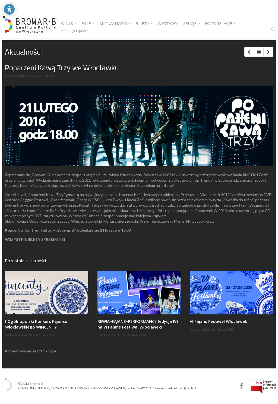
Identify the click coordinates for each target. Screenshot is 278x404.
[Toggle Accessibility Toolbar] (9, 9)
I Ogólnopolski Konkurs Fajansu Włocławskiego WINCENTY (36, 324)
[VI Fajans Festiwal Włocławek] (231, 292)
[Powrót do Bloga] (258, 51)
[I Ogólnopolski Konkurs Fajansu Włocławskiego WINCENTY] (46, 292)
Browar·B (36, 383)
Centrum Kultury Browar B (241, 386)
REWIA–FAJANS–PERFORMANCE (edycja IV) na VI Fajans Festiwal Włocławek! (137, 324)
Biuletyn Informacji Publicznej (263, 387)
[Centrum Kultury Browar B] (29, 19)
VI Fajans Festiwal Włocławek (218, 321)
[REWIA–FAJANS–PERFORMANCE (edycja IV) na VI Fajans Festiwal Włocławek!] (139, 292)
